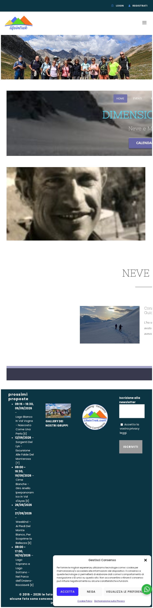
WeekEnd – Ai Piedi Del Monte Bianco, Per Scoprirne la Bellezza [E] (24, 532)
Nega (91, 592)
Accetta (67, 592)
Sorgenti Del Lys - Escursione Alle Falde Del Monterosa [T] (25, 452)
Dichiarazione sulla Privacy (109, 601)
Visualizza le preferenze (125, 592)
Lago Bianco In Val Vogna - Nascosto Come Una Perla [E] (24, 425)
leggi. (123, 433)
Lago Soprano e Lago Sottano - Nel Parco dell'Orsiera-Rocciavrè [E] (25, 572)
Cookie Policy (84, 601)
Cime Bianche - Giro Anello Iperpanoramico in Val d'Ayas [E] (25, 490)
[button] (145, 560)
